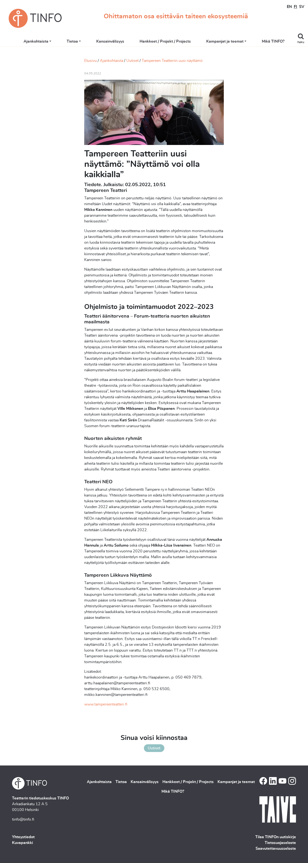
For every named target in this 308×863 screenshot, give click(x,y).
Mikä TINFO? (273, 41)
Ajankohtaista (36, 41)
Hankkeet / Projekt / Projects (165, 41)
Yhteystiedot (23, 837)
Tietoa (72, 41)
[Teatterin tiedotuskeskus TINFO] (35, 18)
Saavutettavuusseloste (276, 848)
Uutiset (132, 61)
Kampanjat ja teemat (225, 41)
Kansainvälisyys (110, 41)
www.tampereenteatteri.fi (105, 704)
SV (301, 7)
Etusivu (90, 61)
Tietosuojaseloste (280, 843)
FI (295, 7)
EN (289, 7)
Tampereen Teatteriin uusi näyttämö (172, 61)
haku (300, 42)
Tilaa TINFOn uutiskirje (275, 837)
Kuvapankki (22, 843)
